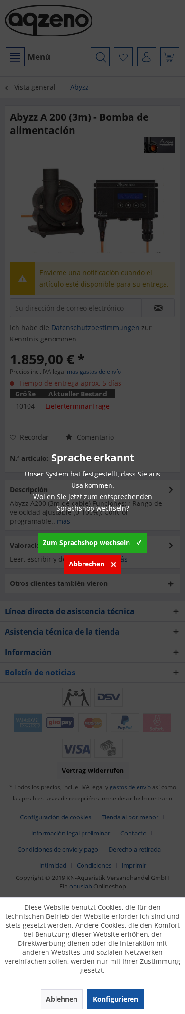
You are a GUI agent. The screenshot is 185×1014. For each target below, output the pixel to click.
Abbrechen (86, 563)
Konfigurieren (115, 999)
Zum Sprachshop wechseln (86, 542)
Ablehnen (61, 999)
